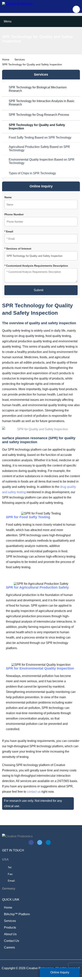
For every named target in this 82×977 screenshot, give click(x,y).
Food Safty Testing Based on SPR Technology (40, 137)
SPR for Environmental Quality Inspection (40, 668)
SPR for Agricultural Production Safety (38, 587)
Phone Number (14, 214)
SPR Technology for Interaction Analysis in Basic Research (42, 102)
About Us (10, 934)
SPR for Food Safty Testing (28, 517)
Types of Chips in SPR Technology (32, 173)
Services (19, 59)
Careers (9, 947)
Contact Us (11, 940)
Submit (38, 290)
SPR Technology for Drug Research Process (39, 114)
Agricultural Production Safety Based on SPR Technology (39, 148)
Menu (7, 21)
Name (8, 197)
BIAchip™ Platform (17, 914)
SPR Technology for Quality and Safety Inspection (37, 126)
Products (10, 927)
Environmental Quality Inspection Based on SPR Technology (41, 161)
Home (5, 59)
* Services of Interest (17, 248)
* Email (8, 231)
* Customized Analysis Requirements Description (36, 265)
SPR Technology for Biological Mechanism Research (38, 89)
